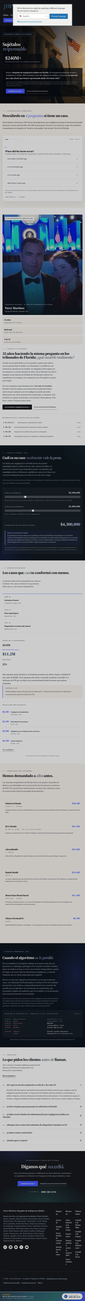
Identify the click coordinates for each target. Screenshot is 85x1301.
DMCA (40, 1283)
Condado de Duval (78, 1254)
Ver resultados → (8, 750)
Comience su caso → (15, 91)
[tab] (42, 600)
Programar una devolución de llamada (53, 1183)
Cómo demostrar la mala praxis (69, 1225)
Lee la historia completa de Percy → (17, 407)
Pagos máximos (69, 1261)
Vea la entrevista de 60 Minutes (45, 407)
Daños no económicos (14, 507)
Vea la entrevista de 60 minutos (37, 91)
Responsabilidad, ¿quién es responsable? (69, 1247)
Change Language (58, 16)
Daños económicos (13, 493)
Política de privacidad (11, 1283)
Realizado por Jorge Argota (57, 1278)
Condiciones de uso (28, 1283)
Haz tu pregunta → (9, 1076)
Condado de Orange (78, 1233)
